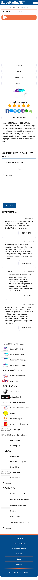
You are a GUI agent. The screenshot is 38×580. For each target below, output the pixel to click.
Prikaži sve (7, 483)
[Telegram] (19, 111)
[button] (35, 2)
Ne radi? (19, 83)
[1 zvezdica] (9, 105)
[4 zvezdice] (23, 105)
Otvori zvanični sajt (19, 118)
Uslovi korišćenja (19, 544)
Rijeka (19, 71)
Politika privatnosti (19, 549)
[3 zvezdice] (19, 105)
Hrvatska (19, 65)
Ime (19, 169)
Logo (19, 559)
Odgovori (26, 233)
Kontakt (19, 564)
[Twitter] (15, 111)
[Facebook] (7, 111)
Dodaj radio (19, 538)
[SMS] (30, 111)
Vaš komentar (8, 175)
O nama (19, 554)
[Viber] (23, 111)
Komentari (19, 77)
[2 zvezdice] (14, 105)
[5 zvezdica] (28, 105)
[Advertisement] (19, 41)
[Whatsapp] (26, 111)
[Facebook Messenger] (11, 111)
